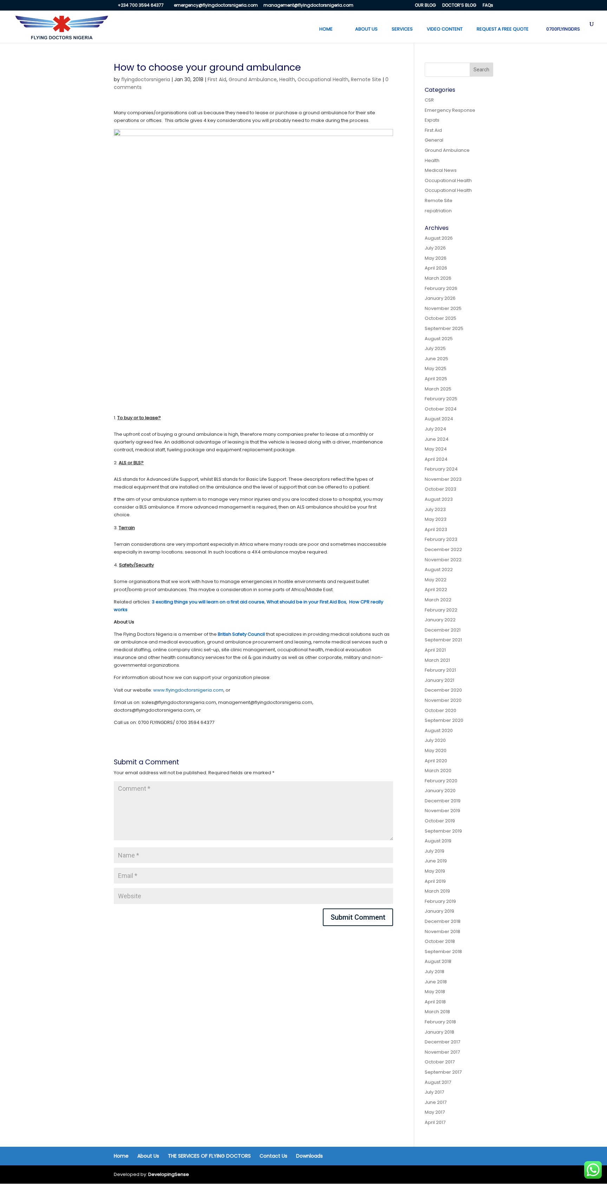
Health (287, 79)
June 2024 (437, 439)
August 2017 (438, 1082)
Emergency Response (450, 110)
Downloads (309, 1155)
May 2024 (436, 449)
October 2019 (440, 820)
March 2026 (438, 278)
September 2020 (444, 720)
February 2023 (441, 539)
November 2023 (443, 479)
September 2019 (443, 831)
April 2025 (436, 378)
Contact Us (273, 1155)
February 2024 (441, 469)
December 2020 (443, 690)
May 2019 (435, 871)
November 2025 (443, 308)
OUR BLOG (425, 5)
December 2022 (443, 549)
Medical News (441, 170)
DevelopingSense (168, 1174)
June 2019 (436, 861)
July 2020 (435, 740)
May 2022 (435, 579)
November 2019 (442, 810)
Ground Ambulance (253, 79)
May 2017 (435, 1112)
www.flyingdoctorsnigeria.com (188, 690)
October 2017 (440, 1062)
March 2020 (438, 770)
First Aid (217, 79)
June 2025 (436, 358)
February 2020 (441, 780)
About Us (148, 1155)
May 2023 (435, 519)
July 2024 (435, 429)
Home (121, 1155)
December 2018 (443, 921)
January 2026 (440, 298)
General (434, 140)
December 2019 (443, 800)
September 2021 (443, 639)
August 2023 (439, 499)
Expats (432, 120)
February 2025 (441, 398)
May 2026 (435, 258)
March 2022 (438, 599)
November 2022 (443, 559)
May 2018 (435, 991)
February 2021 (440, 670)
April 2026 (436, 268)
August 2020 (439, 730)
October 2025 (440, 318)
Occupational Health (323, 79)
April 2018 (435, 1001)
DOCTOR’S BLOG (459, 5)
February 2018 (440, 1021)
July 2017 (434, 1092)
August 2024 (439, 418)
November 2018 (442, 931)
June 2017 (435, 1102)
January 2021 (439, 680)
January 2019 (439, 911)
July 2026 (435, 248)
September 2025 (444, 328)
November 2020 (443, 700)
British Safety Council (241, 634)
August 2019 (438, 840)
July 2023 (435, 509)
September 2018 (443, 951)
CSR (429, 100)
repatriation (438, 210)
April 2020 (436, 760)
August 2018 (438, 961)
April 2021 (435, 650)
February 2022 (441, 610)
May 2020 (435, 750)
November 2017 (442, 1052)
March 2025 (438, 389)
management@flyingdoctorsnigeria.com (308, 5)
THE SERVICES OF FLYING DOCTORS (209, 1155)
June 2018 (436, 981)
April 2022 (436, 589)
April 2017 (435, 1122)
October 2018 (440, 941)
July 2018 (434, 971)
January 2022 (440, 619)
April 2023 (436, 529)
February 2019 (440, 901)
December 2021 (443, 630)
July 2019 (434, 851)
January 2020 (440, 790)
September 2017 (443, 1072)
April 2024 (436, 459)
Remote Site (366, 79)
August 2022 (439, 569)
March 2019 (437, 891)
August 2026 (439, 238)
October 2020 (440, 710)
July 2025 (435, 348)
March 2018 (437, 1011)
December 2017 (442, 1042)
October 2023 (440, 489)
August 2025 (439, 338)
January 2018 (439, 1032)
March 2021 (437, 660)
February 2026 (441, 288)
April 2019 (435, 881)
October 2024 (441, 409)
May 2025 (435, 368)
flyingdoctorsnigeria (145, 79)
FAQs (488, 5)
